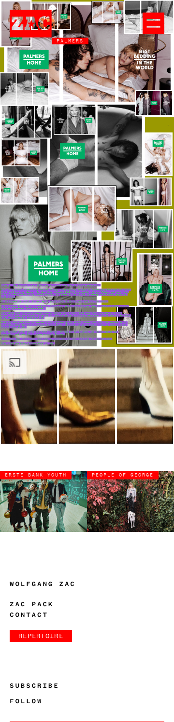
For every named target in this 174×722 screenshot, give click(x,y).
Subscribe (34, 686)
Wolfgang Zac (43, 584)
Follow (26, 701)
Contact (29, 615)
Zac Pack (32, 604)
